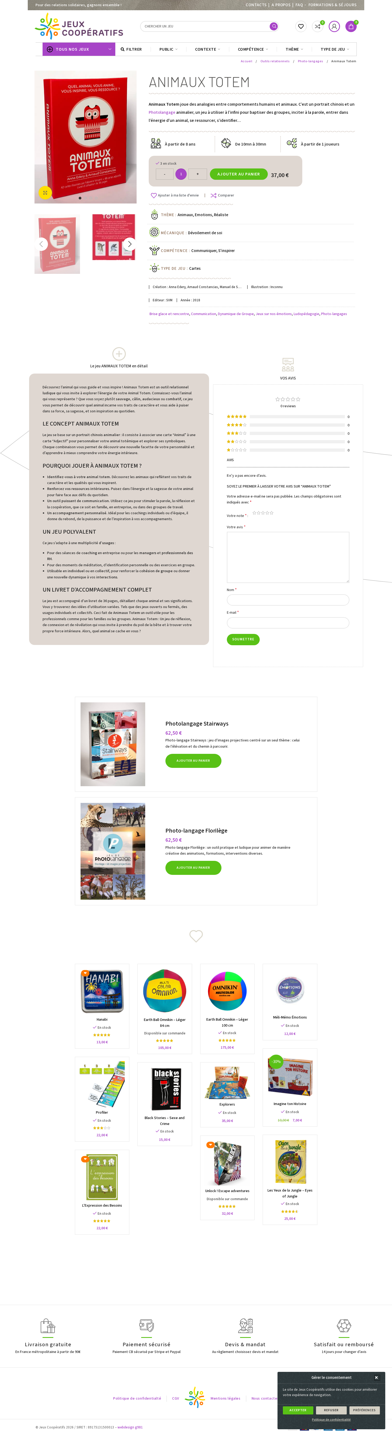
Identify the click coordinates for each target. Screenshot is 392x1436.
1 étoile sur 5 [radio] (254, 513)
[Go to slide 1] (80, 198)
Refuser (331, 1410)
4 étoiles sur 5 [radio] (267, 513)
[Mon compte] (334, 26)
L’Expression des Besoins (102, 1205)
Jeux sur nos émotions (274, 314)
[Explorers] (227, 1082)
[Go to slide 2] (85, 198)
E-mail (233, 612)
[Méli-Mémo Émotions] (290, 990)
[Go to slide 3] (90, 198)
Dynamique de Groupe (236, 314)
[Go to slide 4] (96, 198)
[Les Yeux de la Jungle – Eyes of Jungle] (290, 1162)
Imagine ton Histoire (290, 1104)
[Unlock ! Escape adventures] (227, 1163)
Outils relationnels (275, 61)
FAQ (299, 5)
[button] (377, 1377)
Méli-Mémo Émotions (290, 1017)
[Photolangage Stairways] (121, 744)
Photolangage (162, 112)
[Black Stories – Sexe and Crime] (165, 1089)
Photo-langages (311, 61)
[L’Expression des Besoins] (102, 1177)
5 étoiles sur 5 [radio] (271, 513)
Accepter (298, 1410)
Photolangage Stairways (196, 723)
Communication (203, 314)
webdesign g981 (130, 1427)
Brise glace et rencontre (169, 314)
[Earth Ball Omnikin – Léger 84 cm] (165, 991)
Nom (232, 590)
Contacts (256, 5)
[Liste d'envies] (301, 26)
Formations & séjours (332, 5)
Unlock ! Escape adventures (227, 1191)
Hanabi (102, 1019)
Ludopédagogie (306, 314)
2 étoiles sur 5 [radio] (258, 513)
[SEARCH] (274, 26)
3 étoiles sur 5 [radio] (263, 513)
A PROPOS (281, 5)
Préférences (364, 1410)
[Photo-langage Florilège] (121, 851)
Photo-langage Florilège (196, 830)
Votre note (237, 515)
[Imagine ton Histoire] (290, 1076)
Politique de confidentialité (331, 1419)
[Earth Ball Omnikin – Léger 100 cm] (227, 991)
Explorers (227, 1104)
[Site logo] (80, 26)
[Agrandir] (45, 192)
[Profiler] (102, 1084)
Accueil (247, 61)
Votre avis (236, 527)
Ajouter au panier (238, 174)
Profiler (102, 1112)
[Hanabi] (102, 991)
